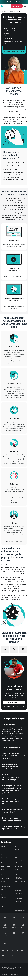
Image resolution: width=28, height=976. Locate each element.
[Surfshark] (2, 6)
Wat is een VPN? (4, 881)
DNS (16, 887)
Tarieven (3, 862)
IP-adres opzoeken (19, 893)
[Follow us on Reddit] (3, 955)
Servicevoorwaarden (13, 974)
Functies (10, 11)
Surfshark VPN (4, 849)
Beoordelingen (4, 894)
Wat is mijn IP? (18, 890)
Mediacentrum (18, 852)
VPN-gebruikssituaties (6, 886)
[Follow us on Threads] (12, 950)
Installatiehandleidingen (20, 910)
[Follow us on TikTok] (8, 955)
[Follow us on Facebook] (3, 950)
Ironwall (3, 872)
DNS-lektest (17, 896)
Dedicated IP (4, 892)
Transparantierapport (19, 860)
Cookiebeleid (4, 972)
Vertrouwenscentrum (19, 854)
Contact (16, 862)
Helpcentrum (17, 907)
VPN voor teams (4, 906)
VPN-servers (4, 889)
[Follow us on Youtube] (22, 950)
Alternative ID (4, 852)
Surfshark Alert (4, 854)
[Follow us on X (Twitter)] (8, 950)
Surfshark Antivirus (5, 857)
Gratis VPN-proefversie (6, 900)
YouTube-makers (18, 872)
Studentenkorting (18, 874)
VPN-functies (4, 884)
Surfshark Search (5, 860)
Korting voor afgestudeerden (18, 878)
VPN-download (4, 897)
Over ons (17, 849)
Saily (2, 874)
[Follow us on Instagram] (17, 950)
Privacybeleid (4, 974)
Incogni (2, 869)
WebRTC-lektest (18, 898)
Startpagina (3, 11)
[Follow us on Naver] (12, 955)
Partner (16, 869)
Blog (16, 857)
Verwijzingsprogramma (20, 881)
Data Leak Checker (19, 901)
